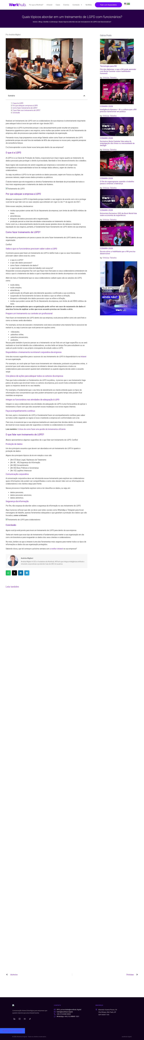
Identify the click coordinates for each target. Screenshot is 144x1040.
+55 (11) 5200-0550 (64, 1014)
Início (35, 22)
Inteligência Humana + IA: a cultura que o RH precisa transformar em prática (118, 110)
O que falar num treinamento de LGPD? (26, 110)
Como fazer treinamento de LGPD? (24, 108)
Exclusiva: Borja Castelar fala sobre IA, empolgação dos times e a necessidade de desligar (117, 143)
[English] (125, 3)
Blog (40, 22)
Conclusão (16, 113)
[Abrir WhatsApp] (138, 1034)
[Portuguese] (128, 3)
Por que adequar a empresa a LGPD (25, 105)
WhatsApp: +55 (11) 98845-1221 (68, 1016)
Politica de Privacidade (12, 1031)
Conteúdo (76, 5)
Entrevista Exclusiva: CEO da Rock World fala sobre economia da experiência (118, 214)
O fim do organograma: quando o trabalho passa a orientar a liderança (117, 182)
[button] (84, 96)
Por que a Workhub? (36, 5)
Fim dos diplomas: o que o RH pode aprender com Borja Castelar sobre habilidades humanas (118, 71)
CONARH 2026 (106, 106)
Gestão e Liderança (50, 22)
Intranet (49, 5)
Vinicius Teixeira (109, 77)
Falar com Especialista (108, 5)
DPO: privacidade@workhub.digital (69, 1009)
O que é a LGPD (17, 103)
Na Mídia (89, 5)
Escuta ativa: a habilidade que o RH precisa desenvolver (117, 252)
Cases (58, 5)
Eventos (66, 5)
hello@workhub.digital (65, 1012)
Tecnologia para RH (108, 66)
